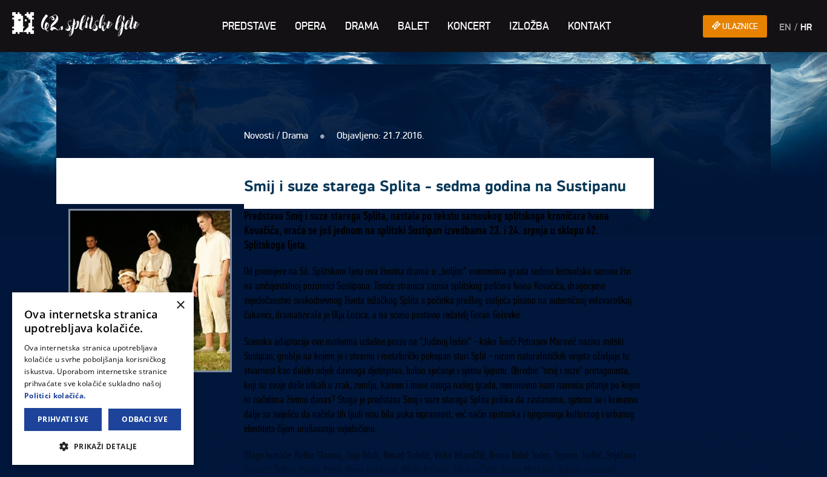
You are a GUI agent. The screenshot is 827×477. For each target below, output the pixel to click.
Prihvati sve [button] (63, 419)
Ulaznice (739, 26)
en (785, 27)
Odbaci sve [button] (145, 419)
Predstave (249, 26)
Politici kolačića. (54, 395)
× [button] (180, 305)
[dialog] (103, 378)
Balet (413, 26)
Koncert (468, 26)
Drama (362, 26)
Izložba (529, 26)
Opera (310, 26)
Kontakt (589, 26)
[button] (103, 446)
